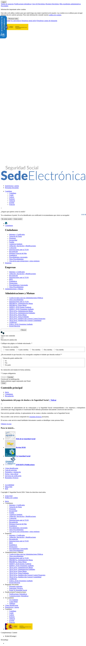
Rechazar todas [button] (13, 18)
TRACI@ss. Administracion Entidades (22, 313)
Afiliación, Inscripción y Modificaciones (22, 246)
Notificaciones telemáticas (22, 4)
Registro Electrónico (52, 4)
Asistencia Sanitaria (15, 244)
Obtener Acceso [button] (6, 424)
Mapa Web (8, 487)
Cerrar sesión (18, 219)
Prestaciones (13, 283)
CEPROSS (13, 322)
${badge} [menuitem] (10, 636)
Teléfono (12, 603)
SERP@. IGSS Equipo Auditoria (20, 307)
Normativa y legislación (13, 472)
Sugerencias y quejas (12, 186)
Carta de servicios (11, 470)
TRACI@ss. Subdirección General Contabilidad (25, 320)
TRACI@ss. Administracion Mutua (21, 311)
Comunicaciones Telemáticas (18, 596)
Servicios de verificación (13, 476)
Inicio (7, 501)
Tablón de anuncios (7, 4)
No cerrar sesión (7, 219)
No (6, 363)
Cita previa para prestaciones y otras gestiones (24, 261)
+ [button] (1, 208)
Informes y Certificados (17, 234)
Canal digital (13, 601)
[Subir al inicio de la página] (2, 481)
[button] (43, 334)
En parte (8, 365)
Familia (11, 242)
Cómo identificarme (11, 468)
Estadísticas (13, 255)
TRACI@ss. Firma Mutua (18, 315)
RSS (6, 489)
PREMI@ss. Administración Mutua (21, 303)
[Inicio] (43, 179)
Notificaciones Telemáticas (18, 594)
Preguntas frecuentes (12, 188)
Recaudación (13, 251)
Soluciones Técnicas (16, 588)
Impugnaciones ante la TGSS (19, 249)
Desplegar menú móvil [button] (29, 21)
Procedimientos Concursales (18, 285)
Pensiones (12, 238)
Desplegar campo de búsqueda (47, 21)
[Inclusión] (14, 29)
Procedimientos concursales (18, 257)
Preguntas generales (15, 586)
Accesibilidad (9, 485)
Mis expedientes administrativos (70, 4)
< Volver (52, 400)
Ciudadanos (9, 225)
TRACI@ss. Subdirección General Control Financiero (27, 318)
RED (11, 279)
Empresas (8, 263)
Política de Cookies (11, 498)
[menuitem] (45, 186)
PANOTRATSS (14, 326)
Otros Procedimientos (16, 259)
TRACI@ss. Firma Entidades (19, 317)
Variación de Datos (15, 236)
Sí (6, 361)
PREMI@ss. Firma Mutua (18, 305)
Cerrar (3, 383)
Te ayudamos (13, 600)
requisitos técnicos (35, 417)
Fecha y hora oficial (11, 474)
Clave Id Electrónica (38, 4)
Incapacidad (13, 240)
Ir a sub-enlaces (16, 21)
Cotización (12, 248)
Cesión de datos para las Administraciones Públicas (26, 298)
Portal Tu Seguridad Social (18, 590)
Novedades (4, 6)
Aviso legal (8, 496)
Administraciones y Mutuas (14, 289)
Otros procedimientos (16, 300)
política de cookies (55, 15)
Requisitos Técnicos (11, 478)
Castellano (8, 191)
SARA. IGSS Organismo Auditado (21, 324)
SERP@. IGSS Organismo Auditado (21, 309)
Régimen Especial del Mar (18, 253)
